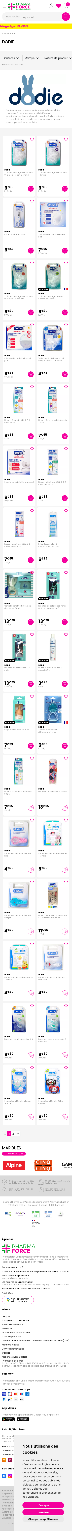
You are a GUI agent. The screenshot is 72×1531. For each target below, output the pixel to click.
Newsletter (7, 1328)
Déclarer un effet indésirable (16, 1340)
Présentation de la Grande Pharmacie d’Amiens (26, 1288)
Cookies (6, 1353)
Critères (9, 58)
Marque (30, 58)
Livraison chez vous (12, 1450)
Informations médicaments (16, 1332)
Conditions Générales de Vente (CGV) (50, 1340)
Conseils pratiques (11, 1336)
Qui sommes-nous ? (12, 1267)
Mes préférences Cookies (14, 1357)
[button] (4, 6)
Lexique (6, 1316)
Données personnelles (13, 1348)
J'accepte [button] (43, 1505)
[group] (14, 1165)
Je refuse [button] (43, 1512)
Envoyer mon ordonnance (15, 1320)
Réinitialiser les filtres (12, 64)
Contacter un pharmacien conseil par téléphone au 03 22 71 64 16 (35, 1271)
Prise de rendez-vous (12, 1324)
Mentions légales (10, 1344)
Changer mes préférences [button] (43, 1519)
